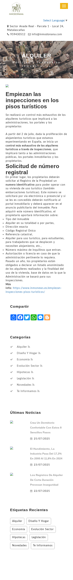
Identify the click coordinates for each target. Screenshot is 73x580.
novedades (24, 385)
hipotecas (23, 372)
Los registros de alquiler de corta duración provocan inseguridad (46, 480)
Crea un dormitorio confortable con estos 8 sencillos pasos (46, 427)
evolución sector (28, 366)
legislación (24, 378)
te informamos (26, 391)
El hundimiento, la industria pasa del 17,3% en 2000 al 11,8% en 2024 (46, 453)
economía (23, 359)
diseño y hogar (27, 353)
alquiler (22, 347)
